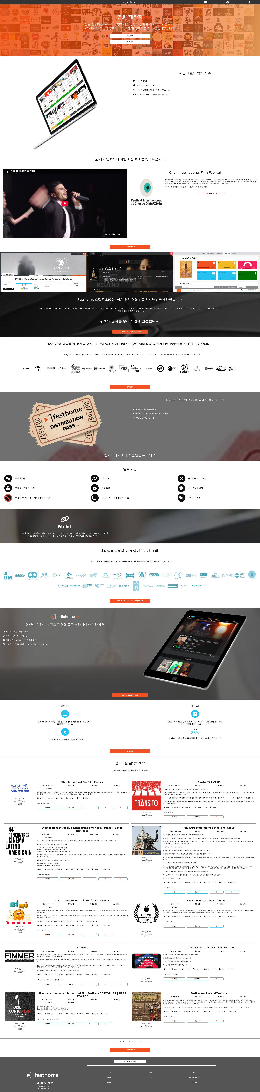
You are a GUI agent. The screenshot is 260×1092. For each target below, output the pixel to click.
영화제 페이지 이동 (212, 193)
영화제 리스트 (130, 247)
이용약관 (194, 1072)
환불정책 (194, 1082)
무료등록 (130, 35)
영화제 (48, 807)
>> (148, 1041)
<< (111, 1041)
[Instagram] (121, 807)
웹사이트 (71, 807)
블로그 (109, 1082)
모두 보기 (130, 387)
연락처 (151, 1072)
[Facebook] (90, 807)
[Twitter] (105, 807)
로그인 (130, 42)
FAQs (109, 1072)
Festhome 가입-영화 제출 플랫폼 (130, 332)
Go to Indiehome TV (130, 695)
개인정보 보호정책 (194, 1077)
